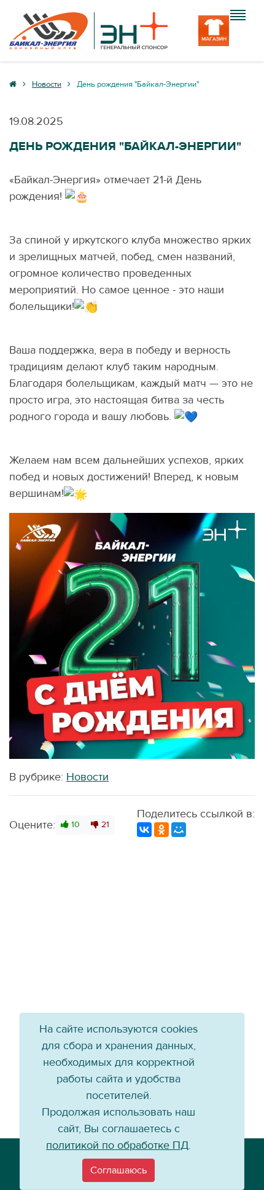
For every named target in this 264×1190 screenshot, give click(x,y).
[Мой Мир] (178, 829)
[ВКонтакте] (144, 829)
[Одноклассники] (161, 829)
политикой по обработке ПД (117, 1145)
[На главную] (88, 30)
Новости (87, 777)
